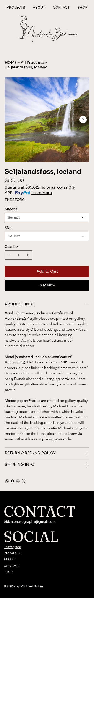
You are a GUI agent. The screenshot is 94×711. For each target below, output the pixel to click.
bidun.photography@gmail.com (30, 522)
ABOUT (9, 559)
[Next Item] (83, 119)
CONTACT (11, 566)
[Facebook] (12, 481)
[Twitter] (23, 481)
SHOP (8, 572)
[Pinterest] (18, 481)
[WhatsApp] (7, 481)
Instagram (12, 547)
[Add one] (27, 255)
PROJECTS (12, 553)
